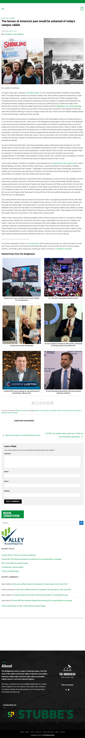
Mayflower (5, 413)
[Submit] (81, 523)
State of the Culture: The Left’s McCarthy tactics (22, 435)
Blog (32, 732)
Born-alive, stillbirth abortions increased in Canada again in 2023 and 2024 (40, 584)
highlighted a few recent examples (68, 106)
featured (12, 18)
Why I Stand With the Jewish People (15, 563)
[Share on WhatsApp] (33, 403)
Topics (62, 732)
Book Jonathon (48, 732)
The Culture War (33, 243)
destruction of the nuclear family (65, 163)
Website (7, 491)
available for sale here (63, 249)
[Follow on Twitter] (68, 690)
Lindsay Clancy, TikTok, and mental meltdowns (19, 555)
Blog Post (5, 18)
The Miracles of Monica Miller (12, 567)
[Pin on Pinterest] (48, 403)
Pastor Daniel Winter (9, 606)
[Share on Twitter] (40, 403)
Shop (57, 732)
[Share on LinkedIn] (52, 403)
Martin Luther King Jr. (75, 410)
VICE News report (33, 93)
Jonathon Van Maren (14, 34)
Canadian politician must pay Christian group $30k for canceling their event (40, 595)
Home (22, 732)
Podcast (39, 732)
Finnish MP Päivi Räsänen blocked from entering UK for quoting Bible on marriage (31, 559)
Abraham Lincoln (39, 410)
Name (6, 472)
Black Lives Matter (50, 410)
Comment (8, 454)
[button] (3, 8)
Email (6, 481)
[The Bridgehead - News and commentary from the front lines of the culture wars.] (42, 9)
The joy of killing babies (10, 571)
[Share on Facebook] (37, 403)
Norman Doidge (12, 413)
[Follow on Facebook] (66, 690)
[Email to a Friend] (44, 403)
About (27, 732)
